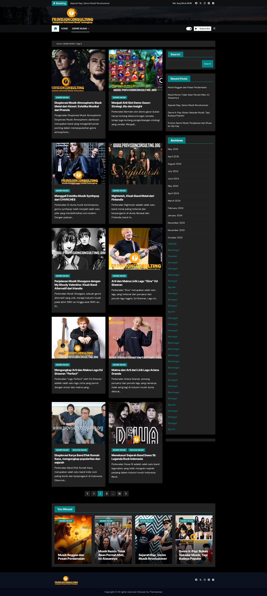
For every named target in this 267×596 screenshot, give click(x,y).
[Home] (55, 28)
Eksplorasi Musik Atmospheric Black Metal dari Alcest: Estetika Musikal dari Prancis (78, 106)
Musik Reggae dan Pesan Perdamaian (187, 87)
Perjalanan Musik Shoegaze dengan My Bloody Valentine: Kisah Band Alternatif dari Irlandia (77, 285)
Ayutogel (173, 262)
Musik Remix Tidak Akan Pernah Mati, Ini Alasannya (111, 554)
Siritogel (172, 281)
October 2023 (175, 237)
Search (176, 54)
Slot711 (171, 311)
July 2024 (173, 171)
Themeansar (156, 591)
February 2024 (176, 208)
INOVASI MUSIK (80, 450)
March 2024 (174, 200)
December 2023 (176, 222)
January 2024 (175, 215)
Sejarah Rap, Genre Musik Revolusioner (188, 105)
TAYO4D (172, 243)
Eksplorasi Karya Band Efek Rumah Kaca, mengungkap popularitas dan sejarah (77, 459)
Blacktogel (173, 250)
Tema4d (172, 256)
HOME (64, 28)
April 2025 (173, 156)
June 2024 (173, 178)
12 (119, 493)
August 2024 (174, 163)
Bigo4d (171, 287)
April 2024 (173, 193)
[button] (214, 28)
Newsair (142, 591)
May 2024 (173, 186)
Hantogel (173, 268)
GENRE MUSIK (79, 28)
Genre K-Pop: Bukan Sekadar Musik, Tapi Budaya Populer (193, 554)
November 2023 (176, 230)
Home (58, 44)
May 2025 (173, 149)
